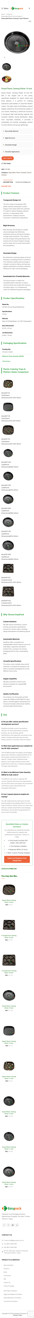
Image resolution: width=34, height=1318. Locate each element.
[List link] (17, 1252)
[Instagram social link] (8, 1225)
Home (3, 14)
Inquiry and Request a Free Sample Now (17, 859)
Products (9, 14)
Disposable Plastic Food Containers (11, 16)
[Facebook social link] (4, 1225)
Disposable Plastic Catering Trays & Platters (15, 18)
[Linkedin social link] (17, 1225)
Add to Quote (7, 158)
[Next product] (32, 21)
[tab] (8, 182)
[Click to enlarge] (4, 57)
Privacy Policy (17, 1315)
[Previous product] (28, 21)
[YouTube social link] (13, 1225)
